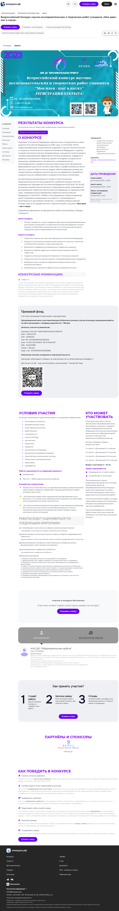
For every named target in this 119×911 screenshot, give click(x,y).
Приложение (15, 884)
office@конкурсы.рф (14, 892)
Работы (5, 144)
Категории (10, 874)
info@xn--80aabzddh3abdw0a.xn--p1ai (104, 161)
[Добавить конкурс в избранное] (116, 33)
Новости (10, 861)
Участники (6, 140)
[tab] (41, 635)
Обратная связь (65, 874)
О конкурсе (7, 46)
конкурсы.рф (19, 850)
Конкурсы (10, 857)
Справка (10, 870)
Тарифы (62, 857)
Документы (64, 866)
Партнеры (6, 160)
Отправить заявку (89, 4)
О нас (62, 861)
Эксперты (5, 152)
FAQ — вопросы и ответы (69, 870)
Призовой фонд (8, 136)
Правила (17, 46)
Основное (5, 128)
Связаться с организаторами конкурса (33, 132)
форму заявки (81, 823)
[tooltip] (105, 33)
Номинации (6, 132)
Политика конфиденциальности (19, 898)
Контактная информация (16, 889)
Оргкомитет (6, 156)
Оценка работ (7, 148)
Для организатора (13, 866)
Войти (106, 4)
